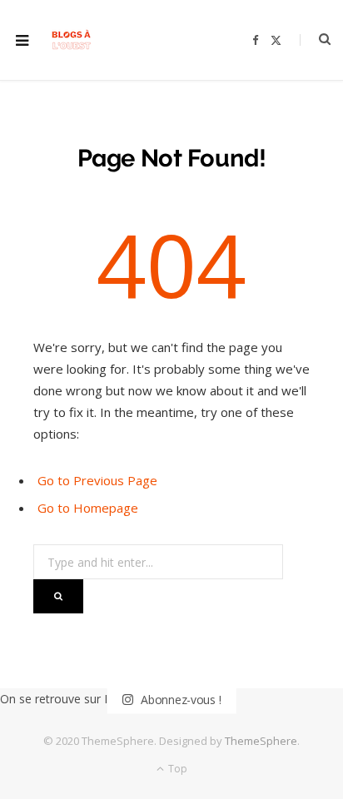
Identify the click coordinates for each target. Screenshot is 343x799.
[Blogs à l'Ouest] (71, 40)
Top (176, 769)
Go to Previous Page (97, 480)
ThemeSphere (261, 740)
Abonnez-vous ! (179, 699)
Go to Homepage (87, 507)
